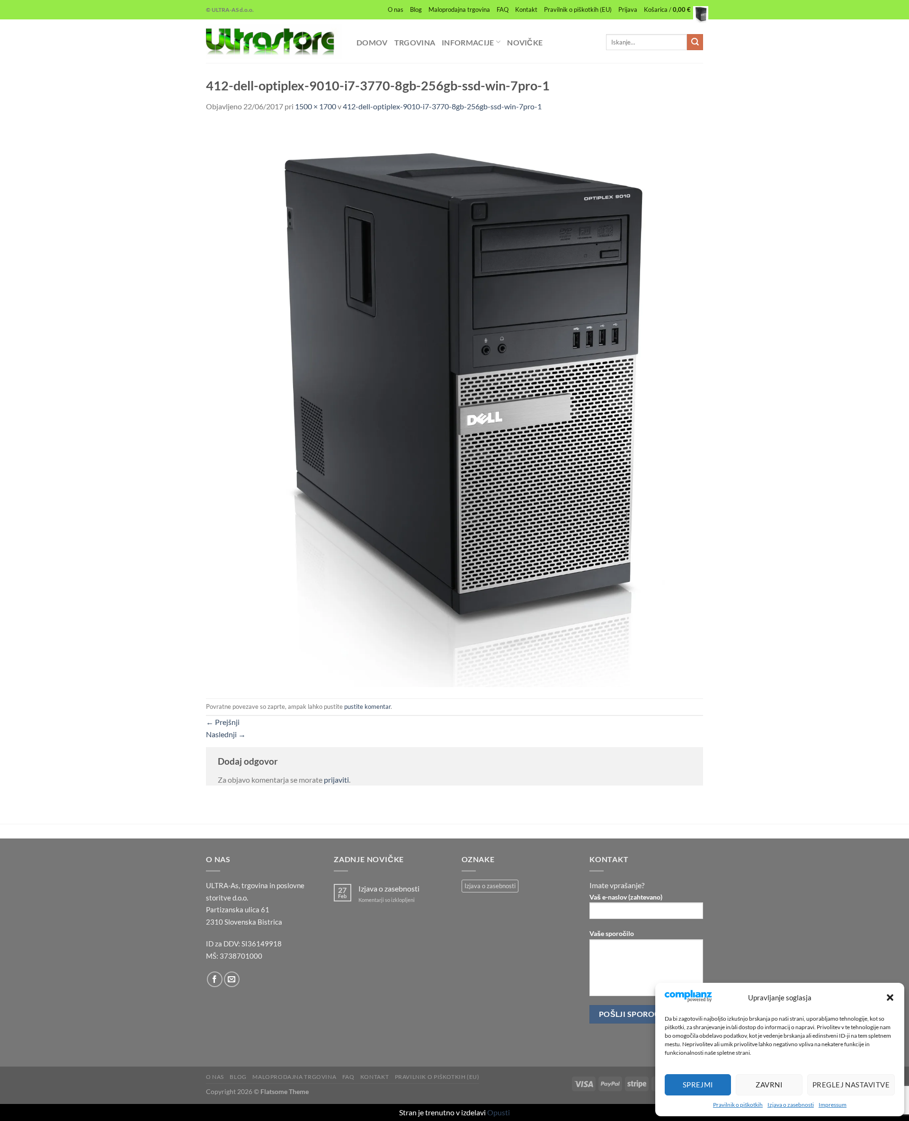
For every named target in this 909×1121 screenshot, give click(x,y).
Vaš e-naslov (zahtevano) (625, 897)
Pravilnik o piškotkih (738, 1104)
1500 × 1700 (315, 106)
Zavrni (769, 1084)
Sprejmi (698, 1084)
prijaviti (336, 779)
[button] (890, 997)
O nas (395, 9)
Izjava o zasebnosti (790, 1104)
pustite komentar (367, 706)
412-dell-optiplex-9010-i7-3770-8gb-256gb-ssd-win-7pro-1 (442, 106)
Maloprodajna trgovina (459, 9)
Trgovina (415, 42)
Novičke (525, 42)
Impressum (833, 1104)
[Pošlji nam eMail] (232, 979)
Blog (416, 9)
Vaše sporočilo (611, 933)
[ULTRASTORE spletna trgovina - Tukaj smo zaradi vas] (274, 41)
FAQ (502, 9)
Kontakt (526, 9)
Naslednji (226, 734)
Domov (372, 42)
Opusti (498, 1112)
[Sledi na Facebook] (215, 979)
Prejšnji (223, 721)
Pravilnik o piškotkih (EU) (578, 9)
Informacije (468, 42)
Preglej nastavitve (851, 1084)
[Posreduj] (695, 42)
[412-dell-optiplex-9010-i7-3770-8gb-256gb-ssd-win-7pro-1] (454, 404)
